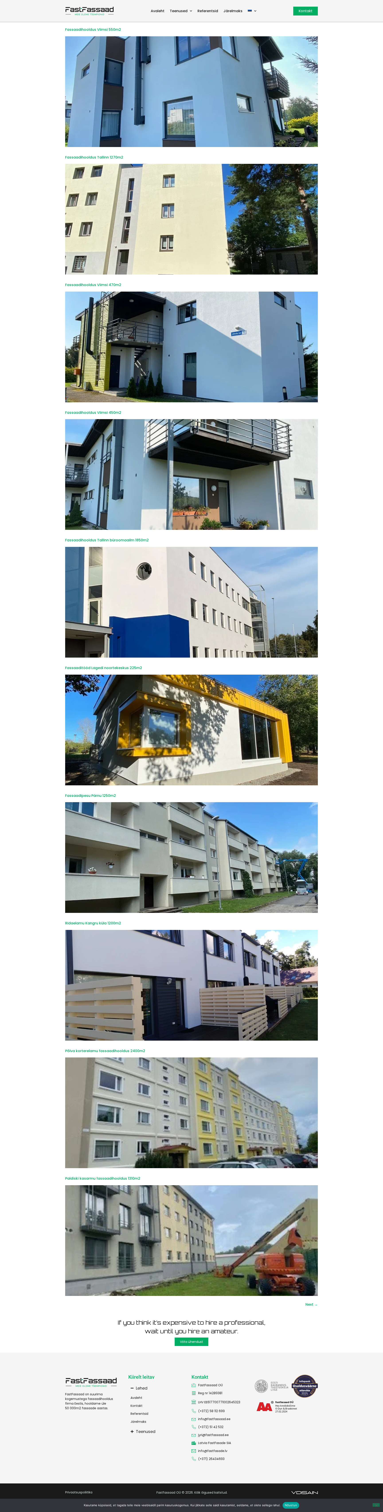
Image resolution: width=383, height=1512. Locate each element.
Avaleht (157, 11)
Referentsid (207, 11)
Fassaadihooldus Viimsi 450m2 (93, 412)
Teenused (179, 11)
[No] (376, 1505)
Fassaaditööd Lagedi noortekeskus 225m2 (103, 667)
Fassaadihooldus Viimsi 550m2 (93, 29)
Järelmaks (232, 11)
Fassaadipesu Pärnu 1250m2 (90, 795)
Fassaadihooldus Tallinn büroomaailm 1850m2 (107, 540)
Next (311, 1304)
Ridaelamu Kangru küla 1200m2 (93, 923)
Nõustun (291, 1505)
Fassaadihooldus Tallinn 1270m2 (94, 157)
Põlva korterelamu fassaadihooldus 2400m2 (105, 1050)
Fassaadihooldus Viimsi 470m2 (93, 284)
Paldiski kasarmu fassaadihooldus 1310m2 (102, 1178)
